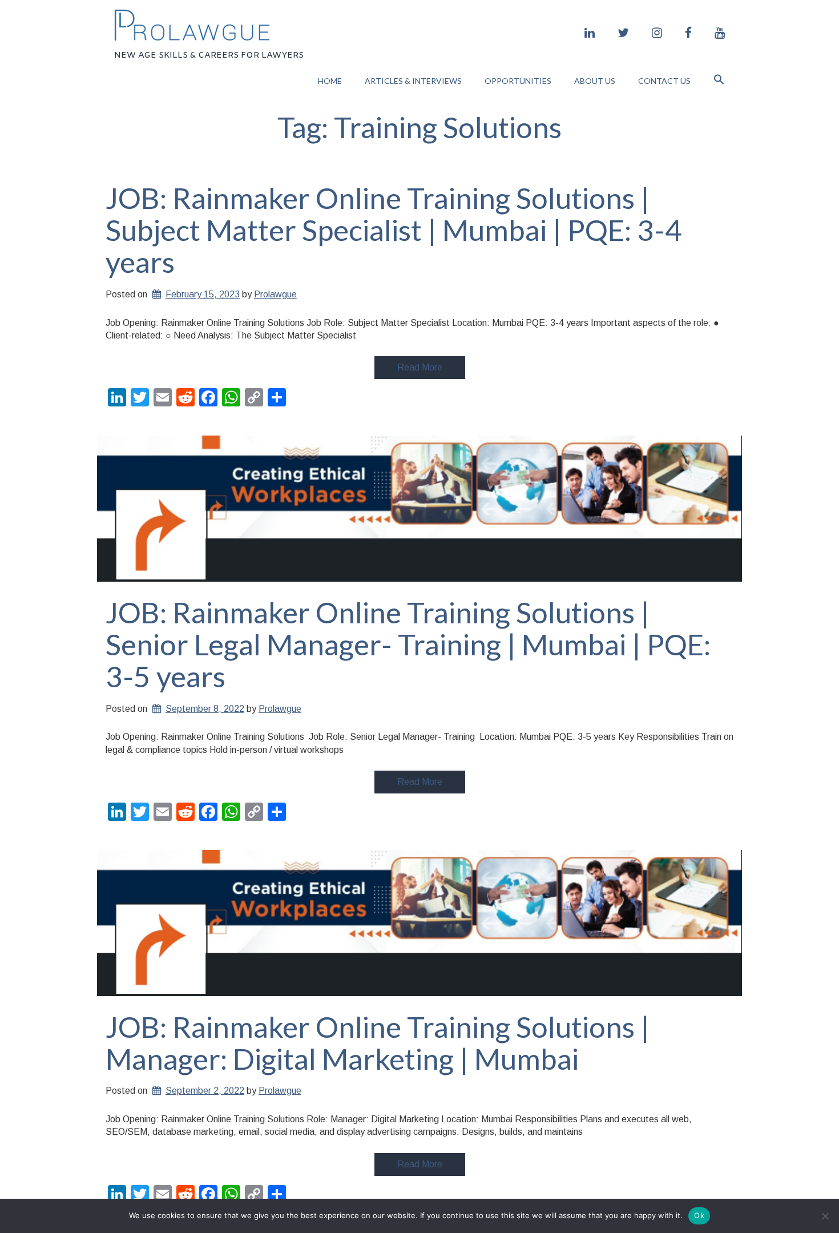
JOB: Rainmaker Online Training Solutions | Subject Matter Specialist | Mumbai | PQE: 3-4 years (394, 229)
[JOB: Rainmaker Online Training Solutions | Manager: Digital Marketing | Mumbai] (419, 923)
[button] (719, 80)
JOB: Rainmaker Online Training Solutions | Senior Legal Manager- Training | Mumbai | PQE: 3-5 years (408, 644)
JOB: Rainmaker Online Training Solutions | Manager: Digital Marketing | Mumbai (378, 1042)
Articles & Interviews (413, 81)
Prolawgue (275, 294)
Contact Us (664, 81)
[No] (824, 1216)
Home (330, 81)
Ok (699, 1215)
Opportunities (518, 81)
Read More (419, 367)
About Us (594, 81)
